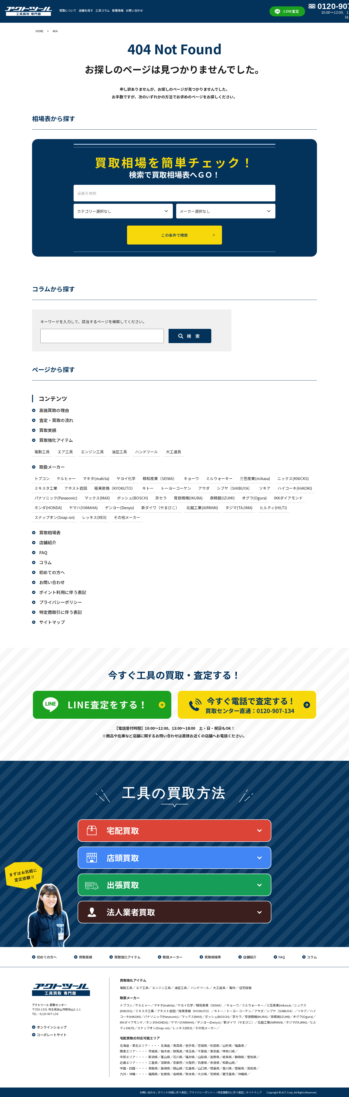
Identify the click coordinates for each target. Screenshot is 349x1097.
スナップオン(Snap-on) (54, 517)
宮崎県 (214, 1074)
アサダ (204, 488)
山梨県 (202, 1057)
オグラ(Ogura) (254, 498)
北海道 (165, 1045)
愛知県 (251, 1057)
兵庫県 (202, 1062)
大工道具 (173, 451)
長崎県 (177, 1074)
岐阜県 (227, 1057)
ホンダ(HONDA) (48, 507)
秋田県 (214, 1045)
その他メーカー (127, 517)
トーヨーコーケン (176, 488)
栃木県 (165, 1051)
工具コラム (102, 10)
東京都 (214, 1051)
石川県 (177, 1057)
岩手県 (190, 1045)
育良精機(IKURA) (188, 498)
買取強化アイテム (56, 440)
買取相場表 (50, 532)
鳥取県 (153, 1068)
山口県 (202, 1068)
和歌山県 (228, 1062)
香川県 (227, 1068)
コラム (45, 562)
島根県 (165, 1068)
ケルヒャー (66, 478)
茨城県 (153, 1051)
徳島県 (214, 1068)
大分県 (202, 1074)
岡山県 (177, 1068)
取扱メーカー (52, 467)
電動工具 (42, 451)
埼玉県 (190, 1051)
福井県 (190, 1057)
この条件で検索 (174, 235)
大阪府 (190, 1062)
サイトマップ (52, 622)
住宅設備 (245, 987)
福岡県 (153, 1074)
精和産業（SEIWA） (160, 478)
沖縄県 (242, 1074)
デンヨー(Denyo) (119, 507)
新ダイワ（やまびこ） (160, 507)
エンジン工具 (92, 451)
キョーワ (191, 478)
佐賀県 (165, 1074)
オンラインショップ (52, 1027)
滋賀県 (165, 1062)
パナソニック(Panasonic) (55, 498)
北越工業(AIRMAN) (202, 507)
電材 (232, 987)
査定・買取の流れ (56, 420)
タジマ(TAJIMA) (239, 507)
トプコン (42, 478)
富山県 (165, 1057)
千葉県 (202, 1051)
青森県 (177, 1045)
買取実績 (47, 430)
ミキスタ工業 (45, 488)
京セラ (161, 498)
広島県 (190, 1068)
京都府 (177, 1062)
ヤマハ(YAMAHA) (83, 507)
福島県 (239, 1045)
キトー (148, 488)
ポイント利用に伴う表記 (62, 592)
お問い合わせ (134, 10)
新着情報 (117, 10)
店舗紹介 (47, 542)
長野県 (214, 1057)
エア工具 (65, 451)
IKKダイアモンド (288, 498)
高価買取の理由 (54, 410)
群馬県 (177, 1051)
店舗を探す (86, 10)
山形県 (227, 1045)
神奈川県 (228, 1051)
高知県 (251, 1068)
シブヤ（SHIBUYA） (234, 488)
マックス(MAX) (97, 498)
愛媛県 (239, 1068)
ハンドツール (146, 451)
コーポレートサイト (52, 1034)
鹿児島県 (228, 1074)
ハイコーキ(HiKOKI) (295, 488)
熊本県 (190, 1074)
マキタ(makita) (96, 478)
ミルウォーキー (219, 478)
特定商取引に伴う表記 (60, 612)
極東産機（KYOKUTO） (114, 488)
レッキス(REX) (94, 517)
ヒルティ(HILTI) (273, 507)
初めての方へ (52, 572)
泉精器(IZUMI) (222, 498)
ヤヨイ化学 (126, 478)
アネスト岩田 (75, 488)
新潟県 (153, 1057)
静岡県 (239, 1057)
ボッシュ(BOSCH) (132, 498)
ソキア (264, 488)
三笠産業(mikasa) (255, 478)
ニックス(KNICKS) (293, 478)
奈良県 (214, 1062)
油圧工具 (119, 451)
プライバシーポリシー (60, 602)
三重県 (153, 1062)
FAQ (43, 552)
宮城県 (202, 1045)
